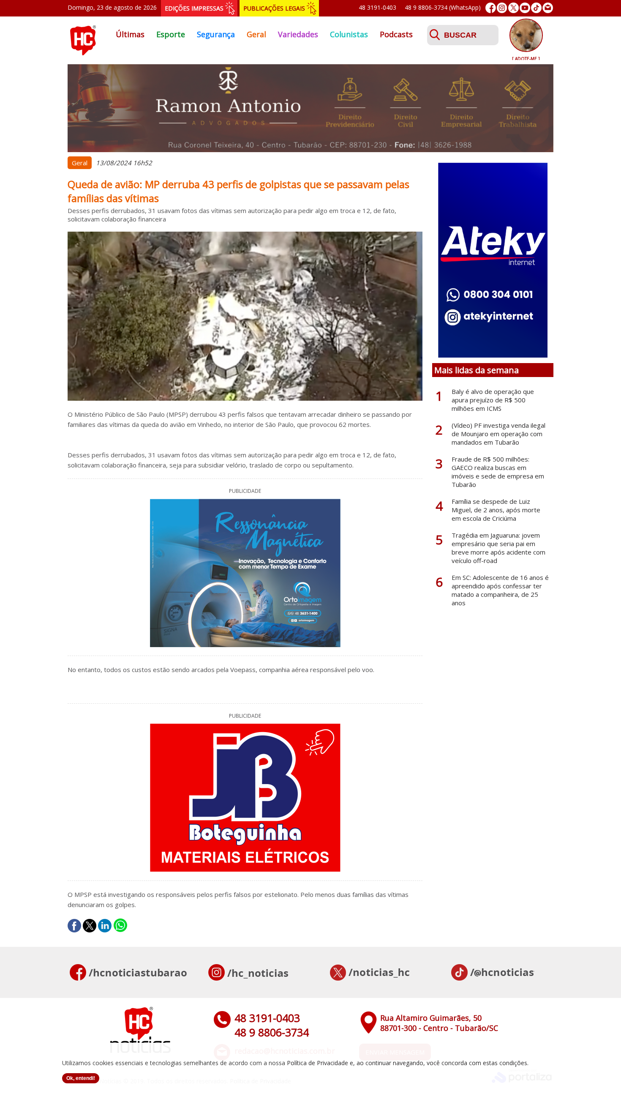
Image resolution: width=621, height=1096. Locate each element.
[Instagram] (502, 8)
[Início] (83, 53)
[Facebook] (490, 8)
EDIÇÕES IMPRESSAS (194, 8)
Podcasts (396, 34)
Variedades (298, 34)
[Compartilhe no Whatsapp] (120, 925)
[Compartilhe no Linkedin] (105, 925)
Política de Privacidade (317, 1063)
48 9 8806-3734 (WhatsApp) (443, 7)
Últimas (130, 34)
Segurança (216, 34)
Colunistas (349, 34)
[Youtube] (525, 8)
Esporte (170, 34)
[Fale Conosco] (547, 8)
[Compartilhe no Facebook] (74, 925)
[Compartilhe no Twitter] (89, 925)
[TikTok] (536, 8)
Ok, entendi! (80, 1078)
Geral (256, 34)
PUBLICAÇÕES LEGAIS (274, 8)
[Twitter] (513, 8)
